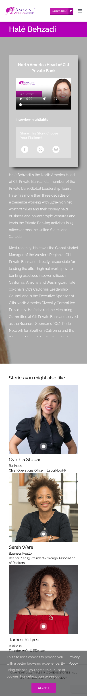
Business (15, 466)
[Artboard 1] (20, 5)
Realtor (27, 553)
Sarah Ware (21, 547)
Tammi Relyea (24, 639)
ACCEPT (43, 688)
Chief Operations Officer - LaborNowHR (37, 470)
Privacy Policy (74, 660)
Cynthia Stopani (26, 459)
